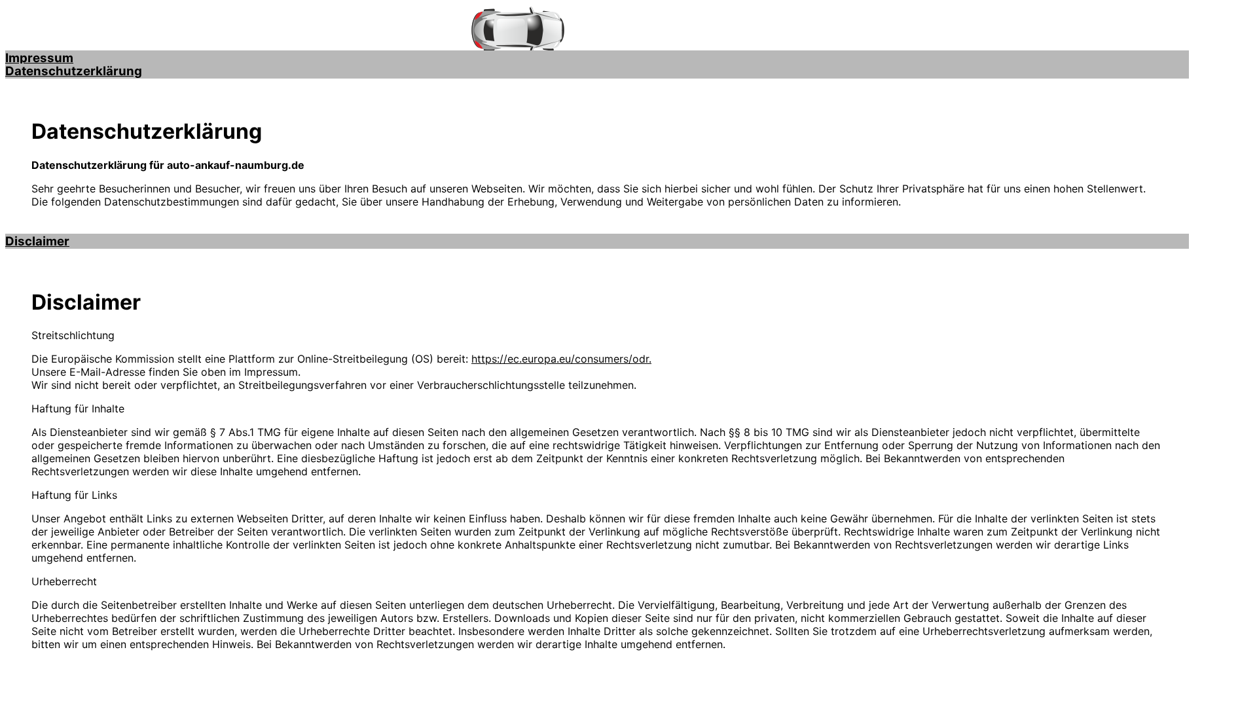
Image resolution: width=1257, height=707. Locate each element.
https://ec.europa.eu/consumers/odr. (561, 358)
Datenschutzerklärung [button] (73, 71)
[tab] (597, 57)
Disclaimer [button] (37, 241)
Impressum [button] (39, 57)
